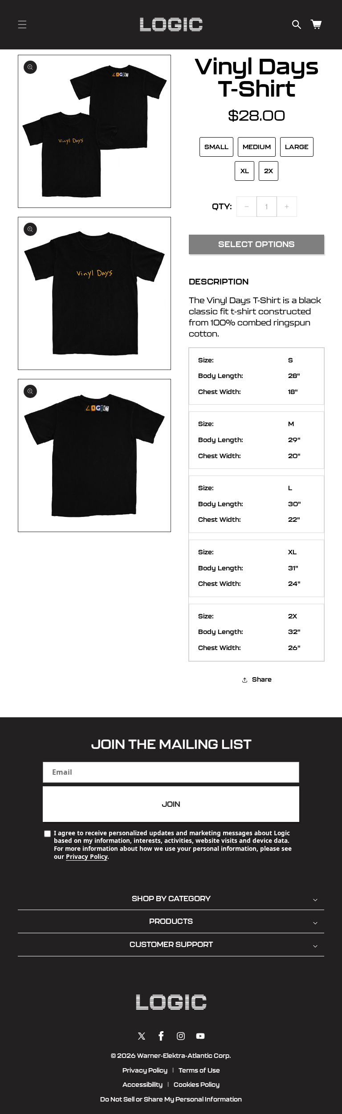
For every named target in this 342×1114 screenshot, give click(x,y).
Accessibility (142, 1084)
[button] (22, 24)
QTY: (222, 206)
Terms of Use (199, 1070)
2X (268, 171)
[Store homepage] (171, 1002)
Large (297, 146)
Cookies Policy (197, 1084)
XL (244, 171)
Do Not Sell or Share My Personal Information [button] (171, 1099)
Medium (257, 146)
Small (216, 146)
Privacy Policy (86, 856)
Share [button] (262, 679)
